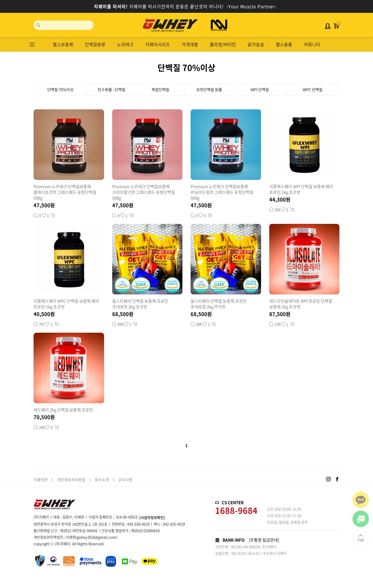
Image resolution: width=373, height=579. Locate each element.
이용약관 (41, 479)
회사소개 (102, 479)
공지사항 (125, 479)
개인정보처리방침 (71, 479)
